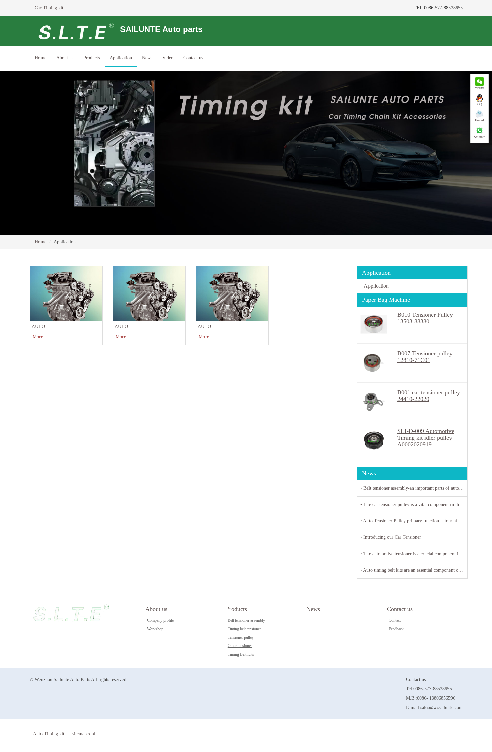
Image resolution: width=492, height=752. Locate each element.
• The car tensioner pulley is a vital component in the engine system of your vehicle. (413, 504)
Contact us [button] (193, 57)
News (147, 57)
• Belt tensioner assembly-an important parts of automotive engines (413, 488)
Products (236, 609)
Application (121, 57)
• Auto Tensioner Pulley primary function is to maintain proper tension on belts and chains (413, 520)
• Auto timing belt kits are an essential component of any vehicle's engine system (413, 570)
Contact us (400, 609)
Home (40, 57)
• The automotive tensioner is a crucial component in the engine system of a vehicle (413, 553)
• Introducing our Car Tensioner (390, 537)
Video (167, 57)
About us (156, 609)
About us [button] (64, 57)
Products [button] (91, 57)
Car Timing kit (49, 7)
